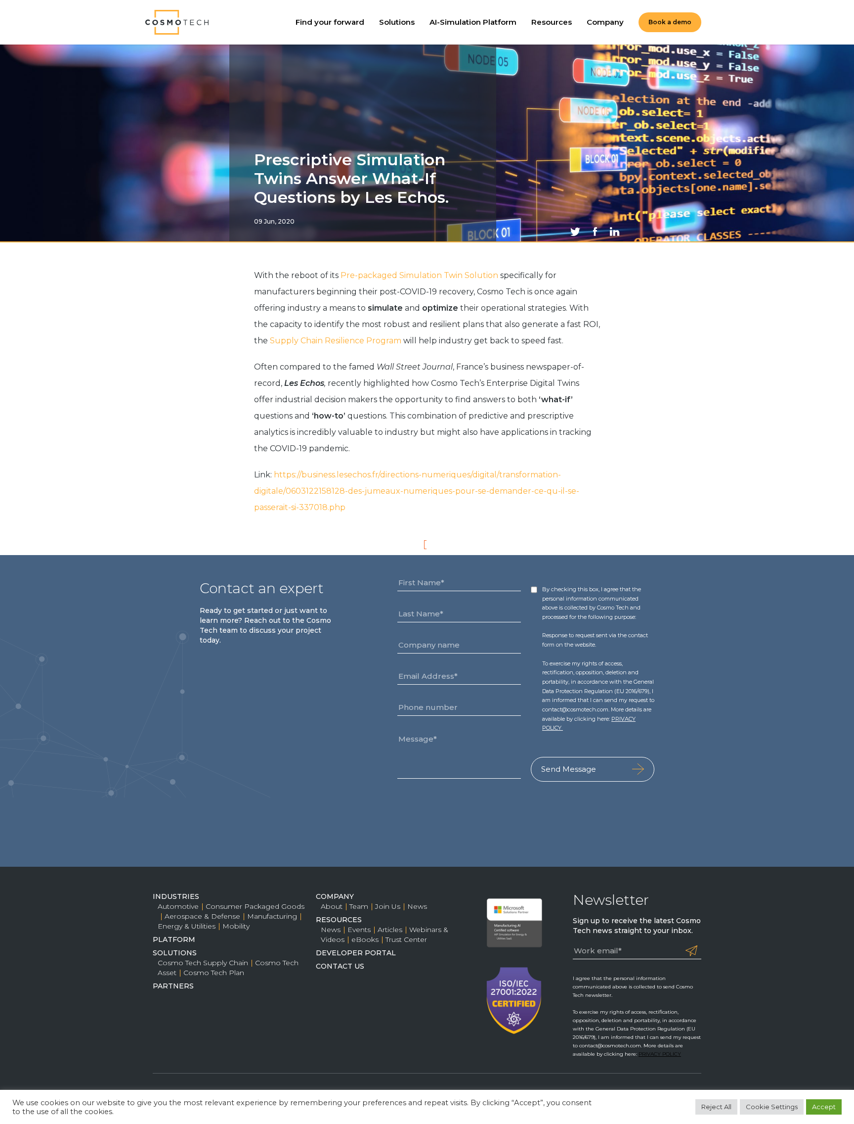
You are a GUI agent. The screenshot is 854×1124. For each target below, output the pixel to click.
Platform (174, 939)
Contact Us (340, 966)
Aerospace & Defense (202, 916)
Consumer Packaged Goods (255, 906)
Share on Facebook (595, 231)
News (417, 906)
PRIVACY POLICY (660, 1054)
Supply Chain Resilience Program (335, 340)
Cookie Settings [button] (772, 1107)
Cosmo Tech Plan (213, 972)
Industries (176, 896)
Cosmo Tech (177, 22)
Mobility (236, 926)
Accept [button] (824, 1107)
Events (359, 929)
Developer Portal (356, 952)
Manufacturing (272, 916)
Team (358, 906)
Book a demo (669, 22)
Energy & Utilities (186, 926)
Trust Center (406, 939)
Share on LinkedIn (615, 231)
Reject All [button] (716, 1107)
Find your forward (330, 22)
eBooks (365, 939)
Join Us (387, 906)
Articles (390, 929)
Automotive (178, 906)
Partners (173, 986)
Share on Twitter (575, 231)
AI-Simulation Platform (472, 22)
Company (605, 22)
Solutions (397, 22)
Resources (551, 22)
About (331, 906)
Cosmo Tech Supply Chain (203, 962)
